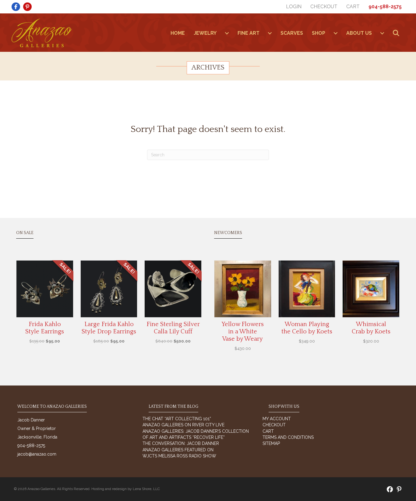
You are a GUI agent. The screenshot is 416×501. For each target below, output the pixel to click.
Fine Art (248, 33)
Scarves (291, 33)
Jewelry (205, 33)
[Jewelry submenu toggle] (227, 33)
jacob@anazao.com (36, 454)
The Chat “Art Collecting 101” (177, 418)
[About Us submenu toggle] (382, 33)
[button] (397, 33)
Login (293, 6)
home (178, 33)
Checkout (323, 6)
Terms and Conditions (288, 437)
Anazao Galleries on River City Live (183, 424)
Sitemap (271, 443)
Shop (318, 33)
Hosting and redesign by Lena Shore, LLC (125, 489)
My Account (277, 418)
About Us (359, 33)
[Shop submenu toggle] (336, 33)
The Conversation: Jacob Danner (181, 443)
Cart (353, 6)
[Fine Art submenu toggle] (270, 33)
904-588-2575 (385, 6)
